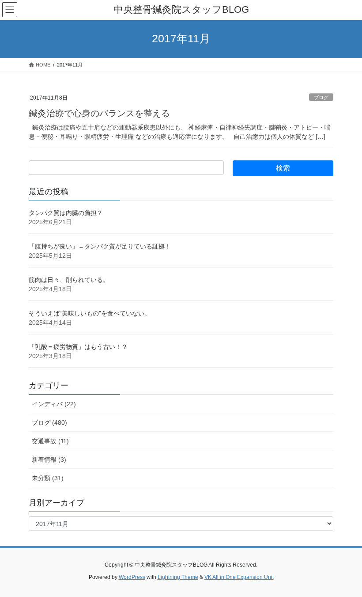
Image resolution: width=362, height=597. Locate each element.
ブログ (321, 97)
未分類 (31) (48, 478)
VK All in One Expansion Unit (239, 577)
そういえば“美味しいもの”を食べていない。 (90, 313)
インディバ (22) (54, 404)
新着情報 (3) (49, 459)
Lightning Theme (178, 577)
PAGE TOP (345, 571)
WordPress (132, 577)
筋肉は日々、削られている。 (69, 279)
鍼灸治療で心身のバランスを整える (99, 113)
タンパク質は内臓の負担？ (66, 212)
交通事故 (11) (50, 441)
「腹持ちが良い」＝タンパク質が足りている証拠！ (100, 246)
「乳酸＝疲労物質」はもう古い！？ (78, 346)
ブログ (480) (49, 422)
